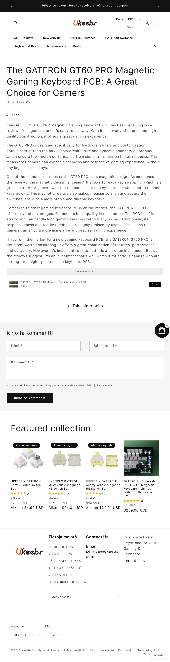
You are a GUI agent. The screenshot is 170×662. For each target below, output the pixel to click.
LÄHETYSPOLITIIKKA (64, 561)
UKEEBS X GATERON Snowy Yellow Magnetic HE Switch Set (103, 485)
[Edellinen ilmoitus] (11, 6)
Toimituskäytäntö (148, 650)
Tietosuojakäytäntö (102, 650)
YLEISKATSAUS (60, 554)
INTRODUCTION (60, 547)
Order (155, 284)
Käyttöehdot (126, 650)
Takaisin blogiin (87, 305)
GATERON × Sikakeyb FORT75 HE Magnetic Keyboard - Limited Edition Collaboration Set (139, 489)
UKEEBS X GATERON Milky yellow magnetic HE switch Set (64, 485)
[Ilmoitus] (159, 6)
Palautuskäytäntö (75, 650)
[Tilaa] (119, 597)
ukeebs (26, 650)
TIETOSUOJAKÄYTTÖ (65, 568)
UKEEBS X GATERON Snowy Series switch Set (26, 485)
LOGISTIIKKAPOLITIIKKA (67, 582)
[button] (15, 23)
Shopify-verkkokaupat (46, 650)
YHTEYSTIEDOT (60, 575)
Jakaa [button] (14, 114)
